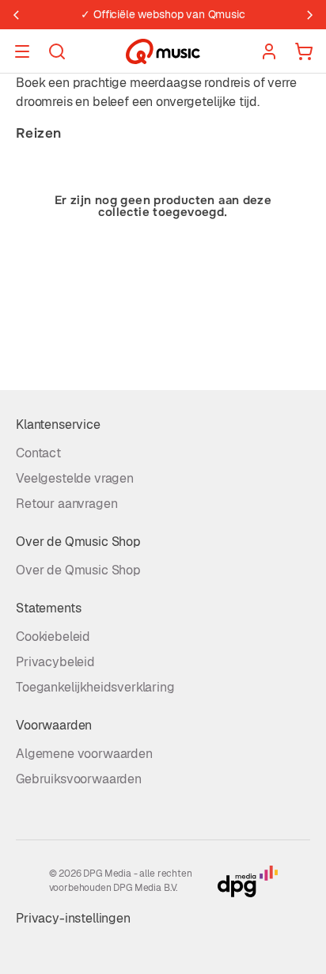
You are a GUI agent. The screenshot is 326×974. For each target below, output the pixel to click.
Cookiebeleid (53, 636)
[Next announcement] (310, 15)
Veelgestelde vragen (75, 478)
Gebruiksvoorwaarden (79, 779)
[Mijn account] (269, 51)
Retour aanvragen (66, 503)
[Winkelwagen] (304, 51)
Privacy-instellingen (73, 918)
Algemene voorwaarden (84, 753)
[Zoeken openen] (57, 51)
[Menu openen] (22, 51)
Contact (38, 453)
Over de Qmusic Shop (78, 570)
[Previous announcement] (15, 15)
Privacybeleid (55, 662)
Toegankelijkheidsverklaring (95, 687)
